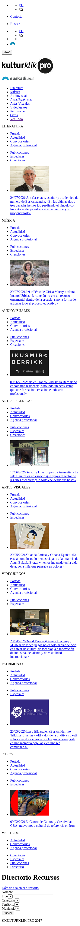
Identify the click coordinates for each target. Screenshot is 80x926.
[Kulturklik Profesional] (27, 72)
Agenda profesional (23, 145)
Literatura (16, 88)
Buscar (15, 24)
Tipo (5, 896)
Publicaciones (19, 152)
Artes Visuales (20, 103)
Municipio (9, 908)
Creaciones (17, 160)
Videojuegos (18, 107)
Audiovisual (18, 96)
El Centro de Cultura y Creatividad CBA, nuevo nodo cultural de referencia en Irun (42, 823)
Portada (15, 133)
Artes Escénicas (21, 99)
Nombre (7, 892)
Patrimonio (17, 111)
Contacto (16, 16)
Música (15, 92)
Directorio (17, 867)
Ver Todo (16, 119)
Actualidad (17, 137)
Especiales (17, 156)
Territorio (8, 904)
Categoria (8, 900)
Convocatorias (20, 141)
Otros (14, 115)
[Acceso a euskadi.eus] (18, 81)
